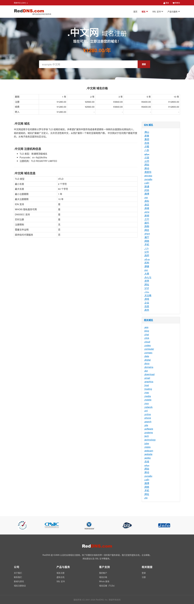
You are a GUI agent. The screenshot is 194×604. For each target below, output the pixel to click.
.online (147, 414)
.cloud (147, 341)
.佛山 (146, 132)
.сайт (146, 182)
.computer (149, 349)
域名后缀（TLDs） (107, 585)
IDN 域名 (148, 124)
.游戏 (146, 299)
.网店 (146, 230)
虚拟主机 (60, 577)
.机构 (146, 262)
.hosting (148, 389)
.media (147, 396)
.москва (148, 175)
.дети (146, 211)
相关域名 (148, 320)
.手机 (146, 244)
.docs (146, 363)
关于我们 (18, 572)
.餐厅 (146, 237)
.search (147, 421)
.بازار (146, 248)
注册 (144, 577)
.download (149, 374)
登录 (167, 3)
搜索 (144, 64)
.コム (146, 291)
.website (148, 454)
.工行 (146, 219)
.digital (147, 359)
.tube (146, 443)
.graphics (148, 381)
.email (147, 378)
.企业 (146, 302)
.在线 (146, 143)
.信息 (146, 306)
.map (146, 392)
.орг (146, 197)
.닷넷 (146, 288)
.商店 (146, 204)
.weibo (147, 457)
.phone (147, 417)
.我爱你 (147, 172)
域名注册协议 (20, 585)
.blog (146, 330)
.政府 (146, 255)
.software (148, 428)
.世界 (146, 280)
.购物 (146, 226)
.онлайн (148, 179)
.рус (146, 270)
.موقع (146, 153)
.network (148, 407)
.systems (148, 432)
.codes (147, 345)
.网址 (146, 284)
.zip (146, 497)
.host (146, 385)
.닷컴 (146, 251)
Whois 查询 (104, 581)
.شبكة (147, 259)
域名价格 (103, 577)
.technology (150, 439)
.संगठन (147, 233)
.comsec (148, 352)
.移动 (146, 168)
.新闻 (146, 215)
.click (146, 338)
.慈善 (146, 135)
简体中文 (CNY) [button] (20, 3)
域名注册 (60, 572)
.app (146, 327)
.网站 (146, 164)
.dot (146, 370)
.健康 (146, 266)
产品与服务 (173, 11)
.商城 (146, 208)
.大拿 (146, 273)
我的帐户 (103, 572)
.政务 (146, 310)
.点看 (146, 146)
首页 (135, 11)
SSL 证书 (156, 11)
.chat (146, 334)
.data (146, 356)
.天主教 (147, 295)
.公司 (146, 161)
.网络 (146, 241)
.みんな (147, 277)
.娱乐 (146, 222)
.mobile (147, 399)
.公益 (146, 157)
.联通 (146, 186)
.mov (146, 403)
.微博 (146, 193)
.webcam (148, 450)
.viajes (147, 447)
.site (146, 425)
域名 (144, 11)
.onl (146, 410)
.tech (146, 436)
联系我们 (18, 577)
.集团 (146, 139)
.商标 (146, 201)
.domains (148, 367)
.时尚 (146, 190)
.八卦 (146, 150)
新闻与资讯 (19, 581)
